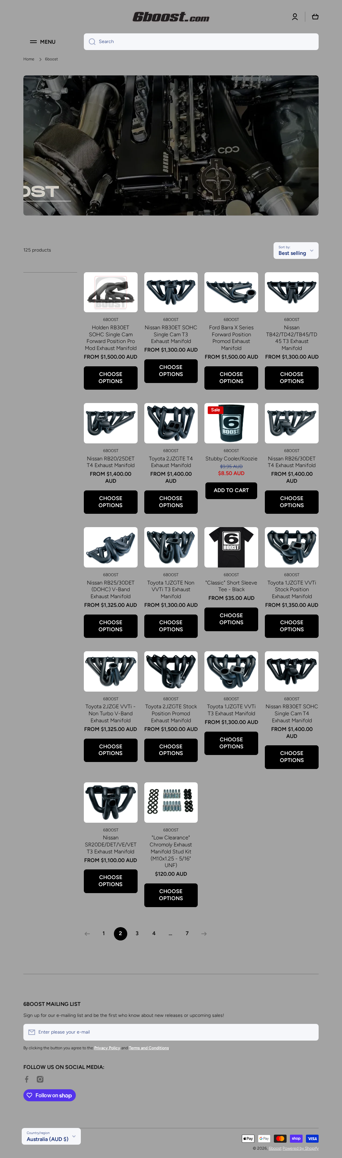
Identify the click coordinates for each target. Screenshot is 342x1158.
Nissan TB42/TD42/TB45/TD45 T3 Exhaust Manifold (291, 337)
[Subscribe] (310, 1032)
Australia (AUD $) (47, 1139)
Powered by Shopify (301, 1148)
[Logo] (171, 16)
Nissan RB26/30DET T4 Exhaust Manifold (292, 462)
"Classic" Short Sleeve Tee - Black (231, 586)
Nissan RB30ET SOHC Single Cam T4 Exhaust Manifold (292, 713)
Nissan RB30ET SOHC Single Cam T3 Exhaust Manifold (171, 334)
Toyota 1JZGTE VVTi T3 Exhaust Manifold (231, 710)
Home (28, 59)
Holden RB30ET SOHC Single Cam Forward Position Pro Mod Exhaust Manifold (111, 337)
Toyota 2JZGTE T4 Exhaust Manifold (171, 462)
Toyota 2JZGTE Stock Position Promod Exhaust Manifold (171, 713)
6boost (275, 1148)
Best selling (292, 253)
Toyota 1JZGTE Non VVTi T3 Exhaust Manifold (170, 590)
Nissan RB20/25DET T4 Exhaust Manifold (111, 462)
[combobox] (201, 41)
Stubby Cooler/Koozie (231, 458)
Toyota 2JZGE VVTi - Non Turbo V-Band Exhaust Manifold (111, 713)
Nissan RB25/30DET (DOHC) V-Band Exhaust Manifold (111, 590)
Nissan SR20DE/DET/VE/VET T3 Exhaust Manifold (111, 844)
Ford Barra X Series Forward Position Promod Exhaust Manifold (231, 337)
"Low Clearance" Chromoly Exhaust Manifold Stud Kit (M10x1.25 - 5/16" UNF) (171, 851)
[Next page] (202, 933)
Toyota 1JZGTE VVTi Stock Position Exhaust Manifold (292, 590)
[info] (110, 302)
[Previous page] (89, 933)
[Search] (90, 41)
